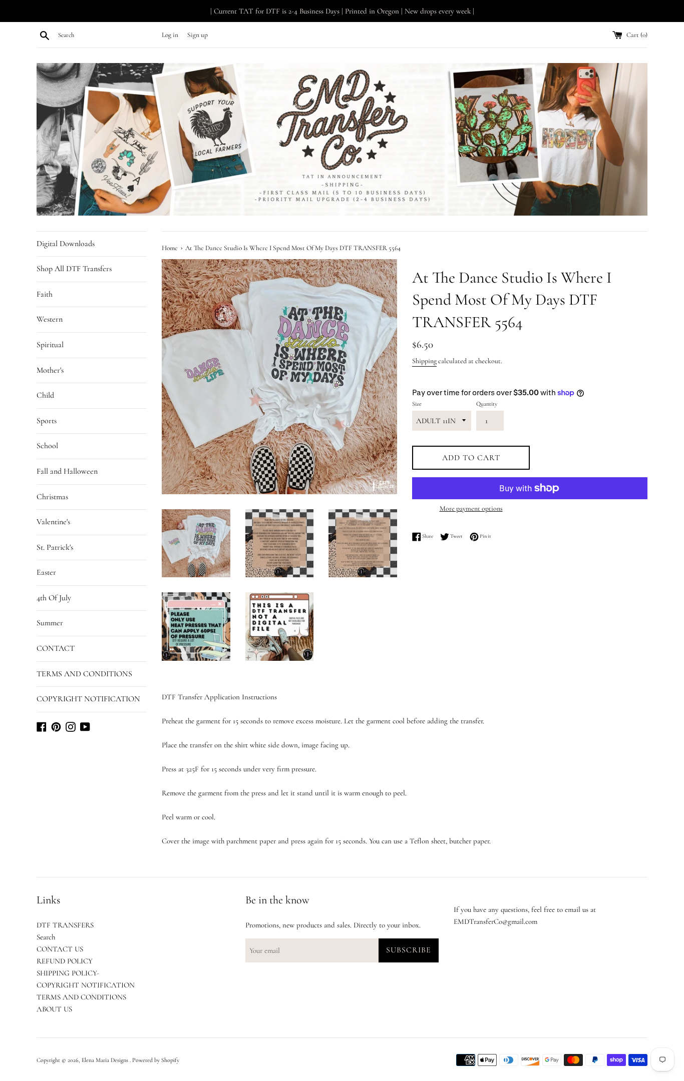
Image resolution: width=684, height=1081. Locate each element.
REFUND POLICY (65, 960)
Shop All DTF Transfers (74, 269)
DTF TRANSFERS (65, 924)
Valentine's (53, 522)
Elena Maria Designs (106, 1059)
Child (45, 395)
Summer (50, 623)
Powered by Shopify (155, 1059)
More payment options (471, 508)
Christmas (52, 497)
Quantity (486, 403)
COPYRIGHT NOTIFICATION (88, 699)
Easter (46, 572)
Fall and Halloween (67, 471)
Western (50, 319)
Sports (47, 421)
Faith (45, 294)
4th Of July (54, 598)
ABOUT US (54, 1008)
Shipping (424, 361)
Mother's (50, 370)
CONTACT (56, 648)
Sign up (197, 35)
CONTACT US (60, 948)
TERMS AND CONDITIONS (84, 674)
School (47, 446)
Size (417, 403)
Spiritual (50, 345)
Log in (170, 35)
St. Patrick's (55, 547)
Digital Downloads (66, 244)
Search (46, 936)
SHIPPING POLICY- (68, 972)
